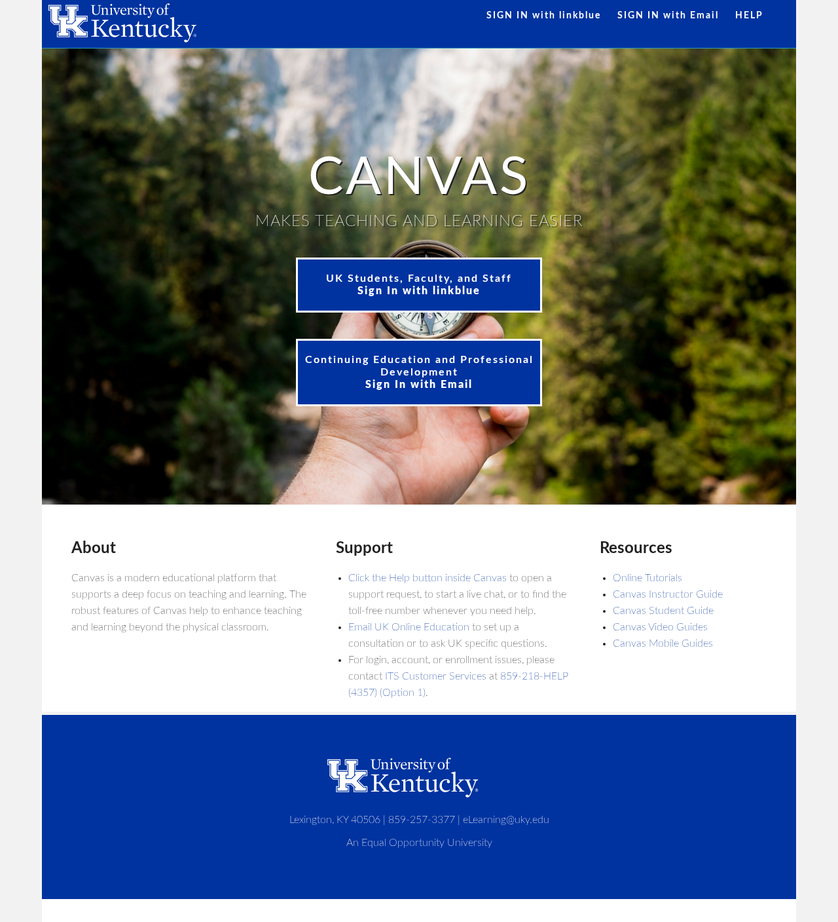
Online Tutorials (647, 578)
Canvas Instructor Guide (668, 594)
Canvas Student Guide (663, 610)
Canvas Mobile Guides (663, 643)
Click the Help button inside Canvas (427, 578)
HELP (749, 15)
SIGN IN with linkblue (543, 15)
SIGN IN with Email (668, 15)
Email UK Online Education (408, 627)
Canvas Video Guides (660, 627)
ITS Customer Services (435, 676)
